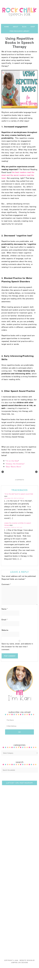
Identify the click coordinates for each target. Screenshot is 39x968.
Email (5, 619)
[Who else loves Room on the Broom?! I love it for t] (19, 880)
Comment (6, 584)
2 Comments (19, 480)
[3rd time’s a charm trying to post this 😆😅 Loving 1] (19, 818)
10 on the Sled (12, 461)
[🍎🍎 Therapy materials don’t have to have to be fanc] (19, 900)
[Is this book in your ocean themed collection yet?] (19, 941)
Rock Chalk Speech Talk (19, 12)
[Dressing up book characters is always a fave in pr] (19, 921)
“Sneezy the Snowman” (15, 463)
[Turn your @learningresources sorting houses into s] (19, 859)
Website (5, 630)
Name (5, 609)
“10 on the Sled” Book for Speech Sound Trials (18, 494)
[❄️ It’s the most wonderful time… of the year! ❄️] (19, 839)
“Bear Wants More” (13, 466)
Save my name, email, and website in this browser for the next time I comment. (17, 646)
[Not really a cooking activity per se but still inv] (19, 798)
